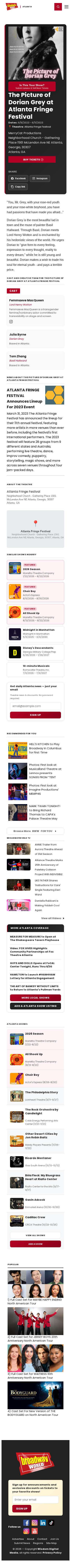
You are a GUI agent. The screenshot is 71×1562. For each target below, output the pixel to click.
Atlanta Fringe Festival (37, 127)
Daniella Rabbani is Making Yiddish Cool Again (47, 905)
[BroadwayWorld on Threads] (26, 1531)
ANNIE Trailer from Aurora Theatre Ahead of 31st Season (48, 849)
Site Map (51, 1543)
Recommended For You (22, 733)
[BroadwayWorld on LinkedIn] (43, 1522)
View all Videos (51, 918)
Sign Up (21, 1509)
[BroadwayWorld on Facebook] (26, 1522)
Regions (38, 1543)
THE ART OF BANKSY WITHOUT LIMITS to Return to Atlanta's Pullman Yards (35, 988)
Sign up (35, 715)
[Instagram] (11, 321)
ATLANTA (27, 7)
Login (48, 6)
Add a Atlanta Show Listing (35, 1006)
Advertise (18, 1539)
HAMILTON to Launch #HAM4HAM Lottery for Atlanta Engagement (32, 976)
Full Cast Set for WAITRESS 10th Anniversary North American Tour (30, 1376)
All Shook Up (31, 613)
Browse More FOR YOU (32, 831)
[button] (58, 7)
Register (37, 6)
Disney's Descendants (38, 648)
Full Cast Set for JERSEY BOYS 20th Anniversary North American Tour (33, 1339)
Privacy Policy (52, 1552)
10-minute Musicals (36, 666)
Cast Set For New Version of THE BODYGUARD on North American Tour (33, 1413)
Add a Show (35, 1243)
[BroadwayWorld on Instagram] (34, 1522)
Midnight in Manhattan (39, 630)
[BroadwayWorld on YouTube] (34, 1531)
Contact (42, 1539)
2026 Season (31, 569)
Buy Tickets (31, 159)
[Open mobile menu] (66, 7)
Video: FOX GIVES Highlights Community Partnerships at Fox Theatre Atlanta (32, 952)
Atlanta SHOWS (17, 1023)
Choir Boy (29, 591)
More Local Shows (36, 997)
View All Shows (35, 1235)
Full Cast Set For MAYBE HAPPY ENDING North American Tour (35, 1301)
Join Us (54, 1539)
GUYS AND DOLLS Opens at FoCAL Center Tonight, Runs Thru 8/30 (32, 965)
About (30, 1539)
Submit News (22, 1543)
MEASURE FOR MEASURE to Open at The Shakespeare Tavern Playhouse (34, 938)
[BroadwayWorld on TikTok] (51, 1522)
